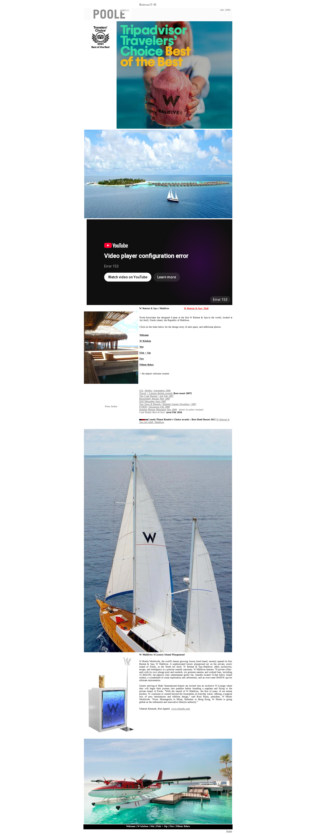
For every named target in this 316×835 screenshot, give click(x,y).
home (229, 831)
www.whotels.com (180, 708)
